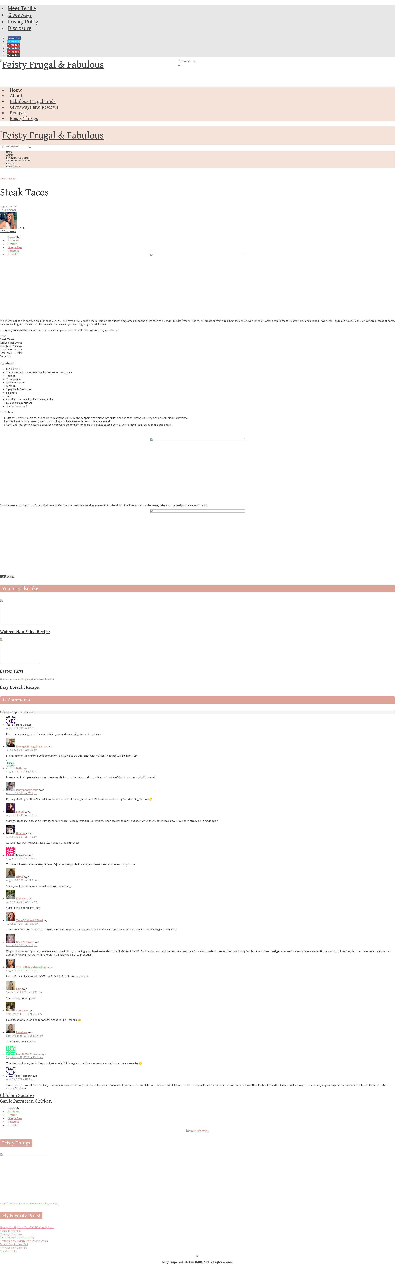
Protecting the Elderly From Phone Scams (24, 1241)
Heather (21, 833)
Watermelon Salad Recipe (25, 632)
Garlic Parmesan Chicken (26, 1101)
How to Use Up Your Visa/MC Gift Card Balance (27, 1227)
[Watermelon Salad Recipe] (23, 623)
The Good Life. (8, 1251)
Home (16, 90)
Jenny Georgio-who (27, 790)
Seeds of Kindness (10, 1230)
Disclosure (19, 28)
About (16, 96)
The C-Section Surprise (13, 1247)
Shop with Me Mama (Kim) (31, 967)
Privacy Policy (23, 21)
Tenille (22, 228)
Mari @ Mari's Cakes (28, 1054)
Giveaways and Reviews (34, 107)
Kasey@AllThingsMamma (30, 746)
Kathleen (21, 898)
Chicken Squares (17, 1095)
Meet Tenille (22, 8)
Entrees (3, 178)
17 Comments (8, 210)
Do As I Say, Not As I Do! (14, 1244)
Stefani (20, 811)
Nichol (19, 877)
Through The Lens (11, 1234)
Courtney (21, 1010)
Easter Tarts (11, 671)
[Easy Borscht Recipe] (27, 679)
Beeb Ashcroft (24, 942)
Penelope (21, 1032)
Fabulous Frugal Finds (33, 101)
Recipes (17, 113)
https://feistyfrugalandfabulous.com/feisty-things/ (29, 1203)
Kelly (18, 989)
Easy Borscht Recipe (19, 687)
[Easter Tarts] (19, 663)
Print (3, 336)
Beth (19, 768)
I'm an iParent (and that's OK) (17, 1237)
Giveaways (20, 15)
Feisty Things (24, 118)
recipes (10, 576)
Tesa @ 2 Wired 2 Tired (29, 920)
